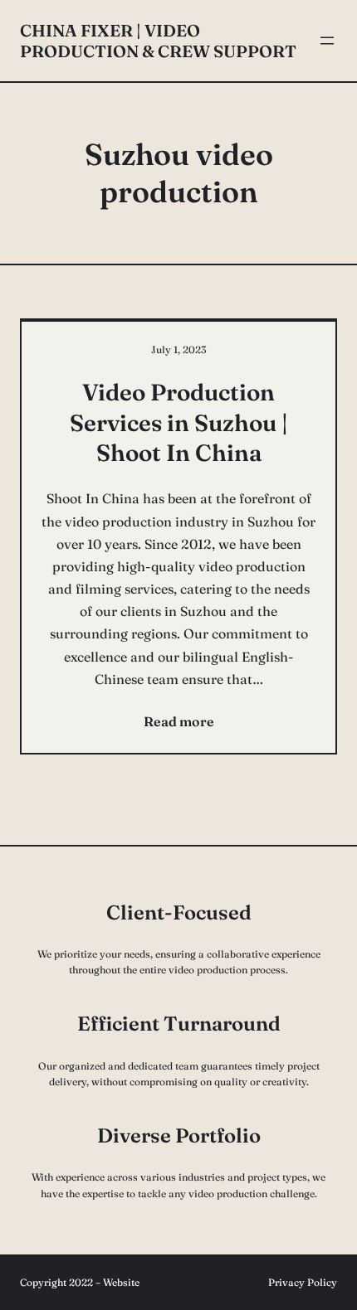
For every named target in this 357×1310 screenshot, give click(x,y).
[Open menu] (327, 41)
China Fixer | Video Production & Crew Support (158, 40)
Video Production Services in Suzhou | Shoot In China (179, 422)
